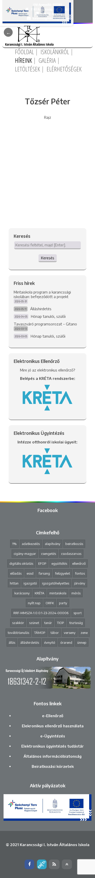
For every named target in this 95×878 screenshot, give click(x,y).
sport (77, 613)
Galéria (47, 60)
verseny (69, 633)
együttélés (59, 563)
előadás (16, 573)
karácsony (22, 593)
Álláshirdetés (40, 308)
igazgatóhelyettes (55, 583)
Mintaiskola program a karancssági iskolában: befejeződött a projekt (42, 294)
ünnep (81, 642)
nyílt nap (34, 603)
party (63, 603)
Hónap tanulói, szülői (48, 316)
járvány (79, 583)
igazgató (30, 583)
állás (12, 642)
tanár (48, 623)
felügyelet (62, 573)
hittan (14, 583)
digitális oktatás (21, 563)
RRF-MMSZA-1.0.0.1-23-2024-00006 (40, 613)
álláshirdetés (29, 642)
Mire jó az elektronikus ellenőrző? (47, 370)
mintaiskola (57, 593)
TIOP (60, 623)
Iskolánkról (55, 51)
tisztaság (76, 623)
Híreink (23, 60)
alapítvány (52, 544)
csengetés (48, 554)
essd (30, 573)
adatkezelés (31, 544)
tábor (54, 633)
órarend (66, 642)
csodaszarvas (71, 554)
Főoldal (24, 51)
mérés (76, 593)
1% (14, 544)
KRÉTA (39, 593)
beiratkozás (74, 544)
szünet (34, 623)
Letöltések (27, 69)
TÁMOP (39, 633)
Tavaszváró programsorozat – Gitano (45, 324)
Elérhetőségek (64, 69)
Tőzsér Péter (47, 101)
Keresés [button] (47, 258)
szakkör (18, 623)
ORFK (50, 603)
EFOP (42, 563)
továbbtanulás (18, 633)
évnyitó (49, 642)
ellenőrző (79, 563)
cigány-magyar (25, 554)
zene (84, 633)
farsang (44, 573)
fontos (80, 573)
